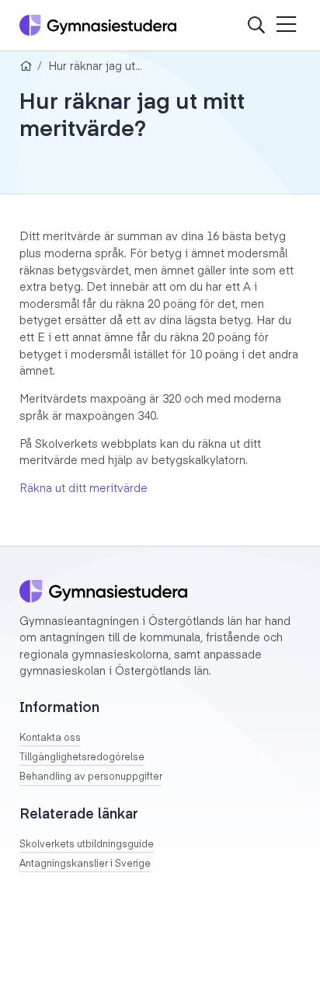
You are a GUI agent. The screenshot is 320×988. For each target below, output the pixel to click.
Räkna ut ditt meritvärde (85, 489)
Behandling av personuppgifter (90, 777)
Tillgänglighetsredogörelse (81, 758)
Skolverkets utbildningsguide (86, 845)
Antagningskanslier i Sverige (85, 864)
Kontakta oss (50, 738)
